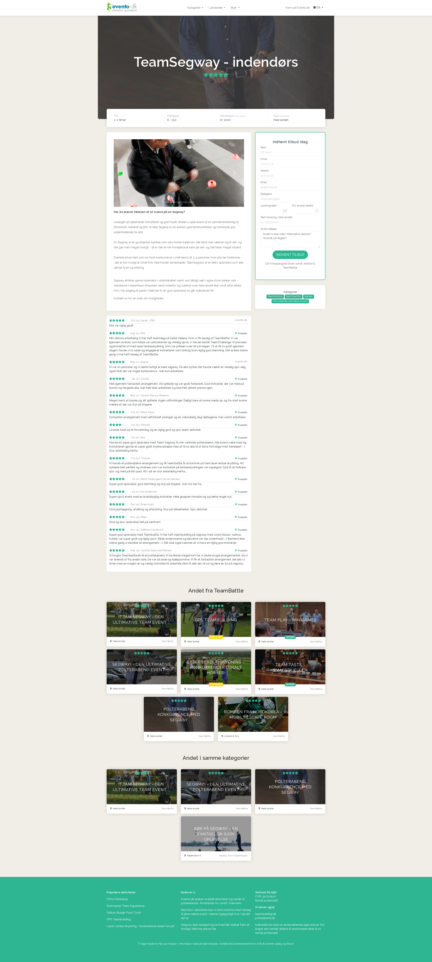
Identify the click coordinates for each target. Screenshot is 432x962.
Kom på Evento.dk (298, 7)
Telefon (265, 170)
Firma (264, 159)
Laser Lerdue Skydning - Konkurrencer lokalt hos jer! (141, 926)
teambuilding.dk (265, 914)
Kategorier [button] (194, 7)
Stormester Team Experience (125, 905)
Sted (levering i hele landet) (276, 217)
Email (264, 182)
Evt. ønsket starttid (302, 205)
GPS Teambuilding (119, 919)
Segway (308, 296)
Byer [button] (234, 7)
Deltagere (266, 194)
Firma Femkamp (117, 899)
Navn (263, 147)
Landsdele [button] (216, 7)
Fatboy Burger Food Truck (124, 912)
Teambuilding (275, 296)
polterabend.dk (265, 918)
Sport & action (293, 296)
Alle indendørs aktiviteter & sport (290, 301)
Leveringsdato (269, 205)
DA (318, 7)
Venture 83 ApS (266, 892)
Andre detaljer (269, 229)
